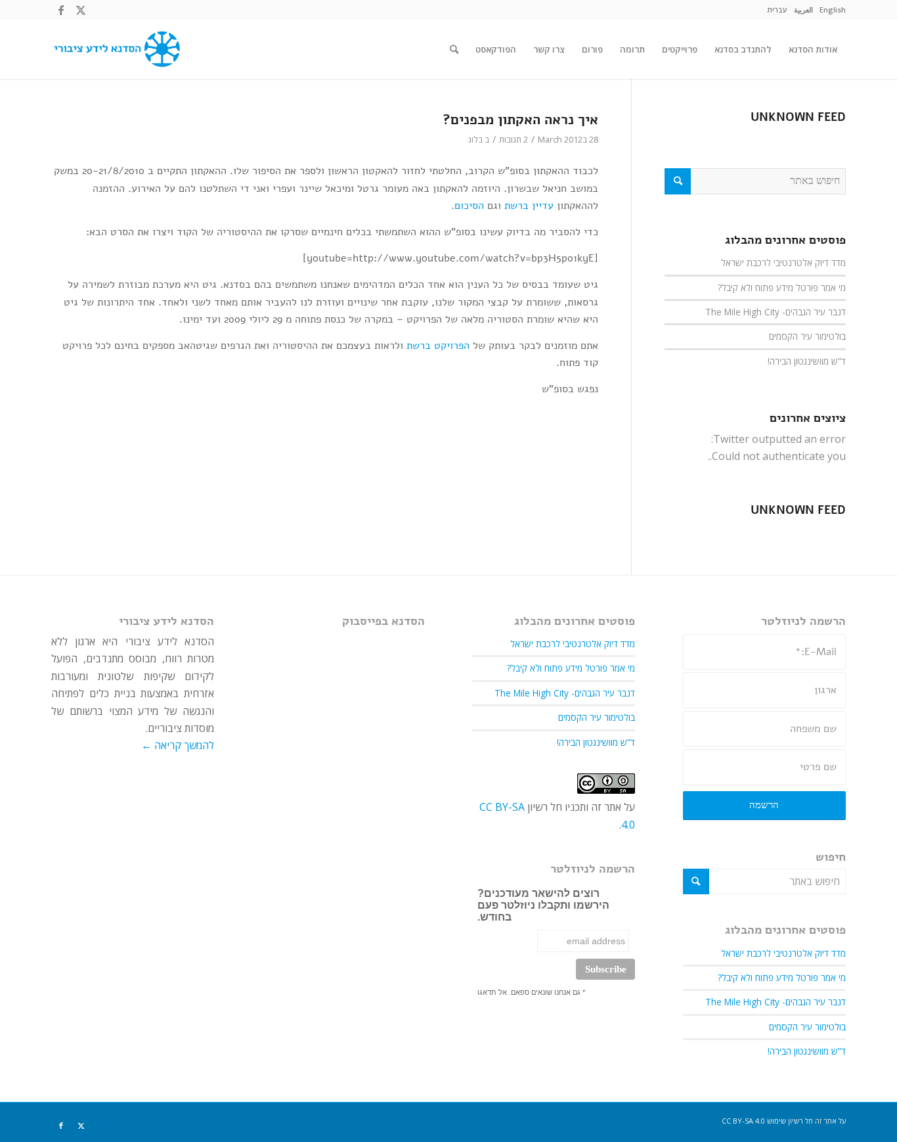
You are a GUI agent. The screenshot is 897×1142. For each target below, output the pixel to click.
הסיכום (469, 205)
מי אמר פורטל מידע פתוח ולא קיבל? (782, 287)
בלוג (475, 139)
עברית (777, 9)
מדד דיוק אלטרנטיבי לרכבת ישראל (783, 262)
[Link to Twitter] (81, 10)
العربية (803, 9)
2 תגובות (513, 139)
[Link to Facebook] (61, 10)
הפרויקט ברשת (438, 345)
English (833, 9)
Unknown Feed (798, 117)
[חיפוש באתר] (454, 49)
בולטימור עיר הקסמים (807, 336)
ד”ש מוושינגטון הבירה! (807, 361)
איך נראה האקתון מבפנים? (520, 119)
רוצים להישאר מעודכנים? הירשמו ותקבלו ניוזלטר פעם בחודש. (543, 905)
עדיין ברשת (529, 205)
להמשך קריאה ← (177, 745)
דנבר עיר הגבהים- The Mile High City (775, 312)
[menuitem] (833, 10)
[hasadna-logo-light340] (115, 49)
